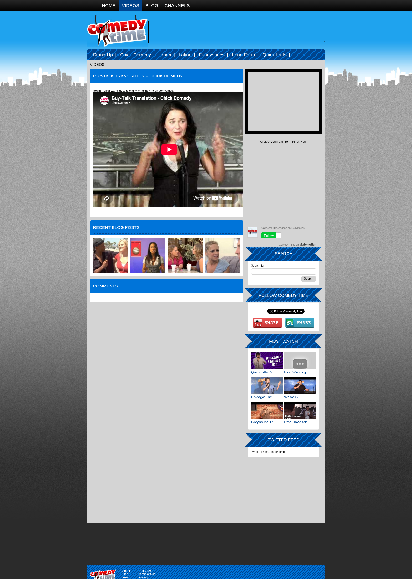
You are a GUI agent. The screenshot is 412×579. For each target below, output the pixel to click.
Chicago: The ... (263, 397)
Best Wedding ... (297, 372)
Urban (164, 54)
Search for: (258, 265)
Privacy (143, 577)
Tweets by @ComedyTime (268, 451)
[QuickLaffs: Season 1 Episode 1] (267, 360)
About (126, 571)
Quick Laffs (275, 54)
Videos (130, 5)
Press (126, 577)
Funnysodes (212, 54)
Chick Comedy (135, 54)
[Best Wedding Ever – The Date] (300, 360)
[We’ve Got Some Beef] (300, 385)
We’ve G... (292, 397)
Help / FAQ (145, 571)
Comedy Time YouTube (267, 323)
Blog (151, 5)
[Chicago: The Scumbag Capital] (267, 385)
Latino (185, 54)
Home (109, 5)
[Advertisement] (235, 32)
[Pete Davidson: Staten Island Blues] (300, 410)
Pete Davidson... (297, 422)
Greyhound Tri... (263, 422)
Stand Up (103, 54)
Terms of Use (147, 574)
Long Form (243, 54)
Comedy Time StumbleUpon (299, 323)
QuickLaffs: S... (263, 372)
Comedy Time (117, 31)
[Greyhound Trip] (267, 410)
